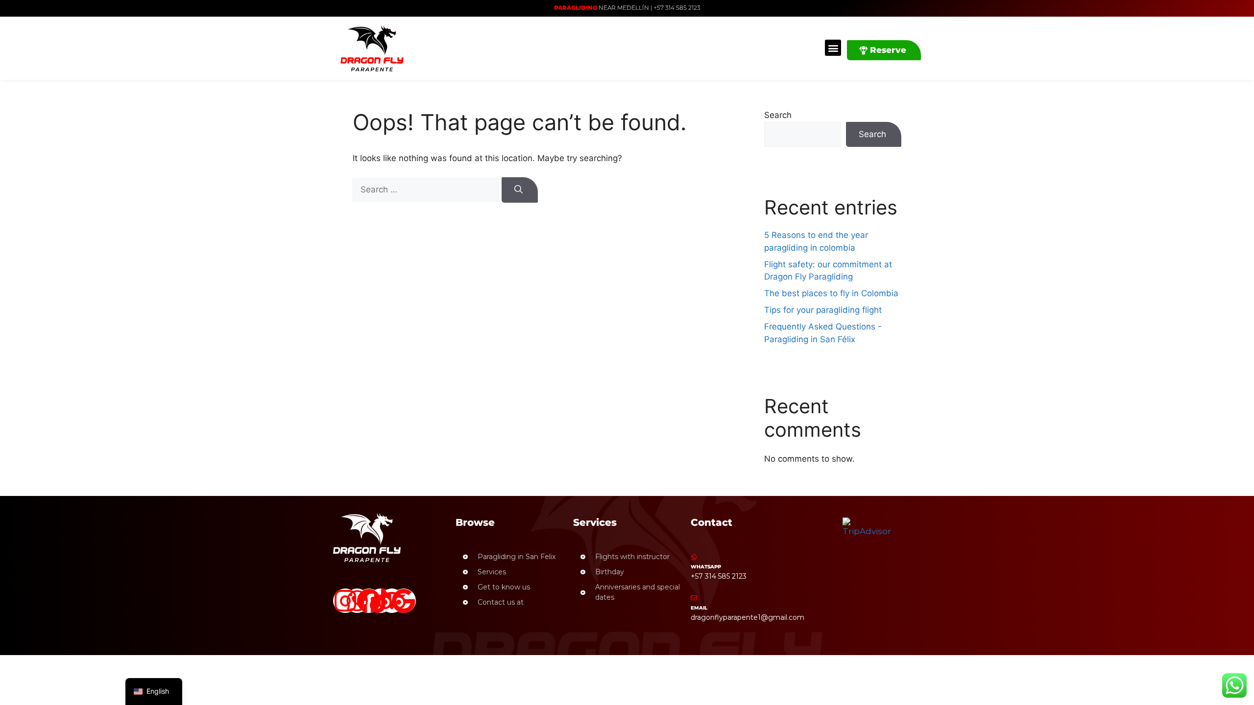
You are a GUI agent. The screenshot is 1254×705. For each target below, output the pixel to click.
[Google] (403, 600)
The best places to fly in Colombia (831, 293)
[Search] (520, 190)
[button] (833, 48)
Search (778, 115)
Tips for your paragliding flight (823, 310)
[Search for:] (427, 189)
